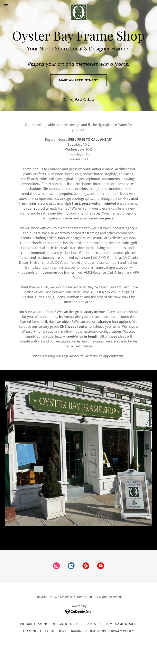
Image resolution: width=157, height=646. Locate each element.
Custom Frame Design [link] (118, 624)
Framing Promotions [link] (88, 631)
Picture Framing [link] (34, 624)
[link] (79, 5)
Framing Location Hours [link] (44, 631)
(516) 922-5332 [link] (78, 99)
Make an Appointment (78, 80)
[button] (13, 6)
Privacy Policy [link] (121, 631)
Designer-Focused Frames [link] (74, 624)
